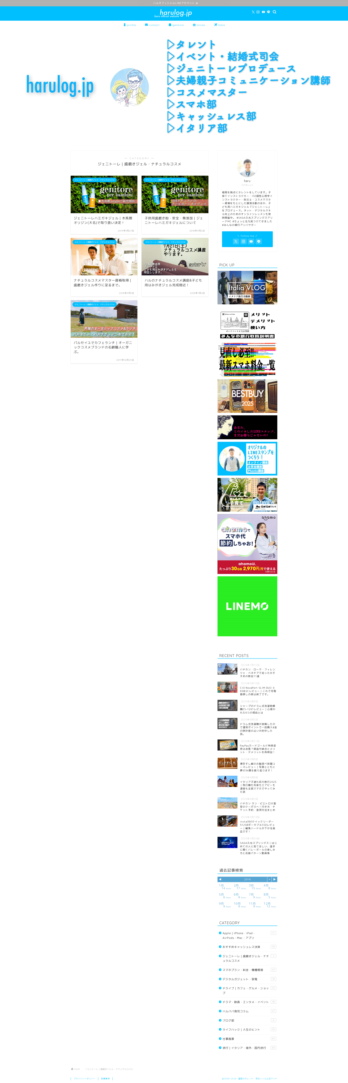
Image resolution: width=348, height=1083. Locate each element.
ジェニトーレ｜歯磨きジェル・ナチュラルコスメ (248, 958)
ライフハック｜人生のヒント (249, 1030)
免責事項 (105, 1078)
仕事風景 (249, 1039)
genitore (177, 25)
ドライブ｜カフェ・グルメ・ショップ (249, 990)
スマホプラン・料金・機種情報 (249, 970)
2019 (247, 879)
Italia (221, 25)
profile (131, 25)
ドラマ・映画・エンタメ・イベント (249, 1002)
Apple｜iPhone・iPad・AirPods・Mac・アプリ (249, 935)
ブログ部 (248, 1020)
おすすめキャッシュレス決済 (249, 947)
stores (200, 25)
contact (154, 25)
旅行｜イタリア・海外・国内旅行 (249, 1048)
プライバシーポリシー (84, 1078)
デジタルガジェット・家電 (249, 979)
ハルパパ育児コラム (249, 1011)
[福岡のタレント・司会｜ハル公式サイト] (174, 17)
